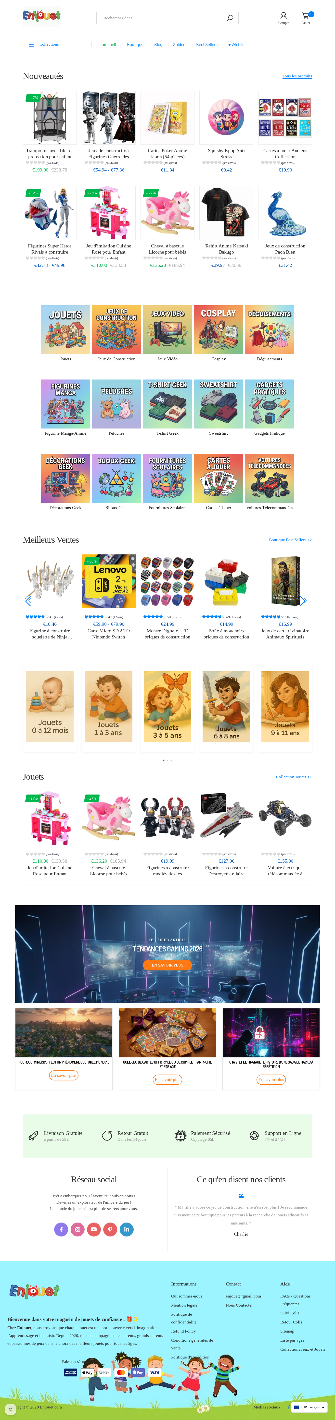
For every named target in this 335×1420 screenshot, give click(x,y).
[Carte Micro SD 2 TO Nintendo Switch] (50, 581)
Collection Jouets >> (294, 777)
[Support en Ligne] (254, 1136)
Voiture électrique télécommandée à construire (285, 873)
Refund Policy (183, 1331)
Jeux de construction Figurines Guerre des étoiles (108, 156)
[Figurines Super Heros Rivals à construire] (50, 213)
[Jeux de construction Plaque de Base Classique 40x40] (285, 581)
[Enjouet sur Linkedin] (127, 1229)
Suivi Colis (289, 1313)
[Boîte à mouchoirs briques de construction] (167, 581)
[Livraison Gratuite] (33, 1136)
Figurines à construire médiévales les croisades (167, 873)
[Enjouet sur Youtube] (94, 1229)
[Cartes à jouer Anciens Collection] (285, 117)
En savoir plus (167, 965)
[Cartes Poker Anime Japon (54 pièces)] (167, 117)
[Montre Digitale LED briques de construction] (109, 581)
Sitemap (287, 1331)
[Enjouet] (49, 706)
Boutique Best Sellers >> (290, 540)
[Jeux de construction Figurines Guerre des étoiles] (108, 117)
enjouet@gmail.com (243, 1296)
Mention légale (184, 1305)
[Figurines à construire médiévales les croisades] (167, 818)
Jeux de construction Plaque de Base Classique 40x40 (285, 636)
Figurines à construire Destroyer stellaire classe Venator (226, 873)
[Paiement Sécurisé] (180, 1136)
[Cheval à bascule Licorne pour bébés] (167, 213)
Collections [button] (49, 44)
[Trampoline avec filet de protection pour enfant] (50, 117)
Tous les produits (297, 76)
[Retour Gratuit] (107, 1136)
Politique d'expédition (190, 1357)
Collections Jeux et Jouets (302, 1349)
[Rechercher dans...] (230, 18)
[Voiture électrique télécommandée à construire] (285, 818)
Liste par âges (292, 1340)
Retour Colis (291, 1322)
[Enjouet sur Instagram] (78, 1229)
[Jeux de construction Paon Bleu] (285, 213)
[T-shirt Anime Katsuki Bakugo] (226, 213)
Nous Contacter (239, 1305)
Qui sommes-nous (186, 1296)
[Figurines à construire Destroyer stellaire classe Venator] (226, 818)
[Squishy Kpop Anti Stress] (226, 117)
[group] (50, 163)
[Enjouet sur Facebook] (61, 1229)
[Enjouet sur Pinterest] (110, 1229)
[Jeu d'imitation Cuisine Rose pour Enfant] (108, 213)
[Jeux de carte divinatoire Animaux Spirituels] (226, 581)
